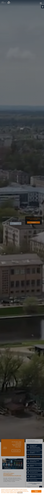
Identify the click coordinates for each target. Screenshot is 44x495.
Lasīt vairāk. (20, 492)
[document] (22, 247)
